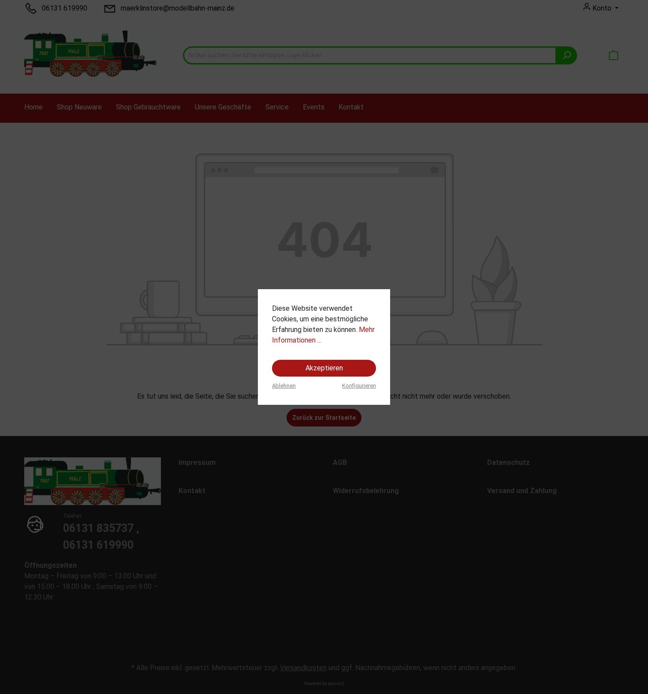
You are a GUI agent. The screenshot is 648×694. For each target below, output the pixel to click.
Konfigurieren (359, 385)
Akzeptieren (324, 368)
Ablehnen (284, 385)
